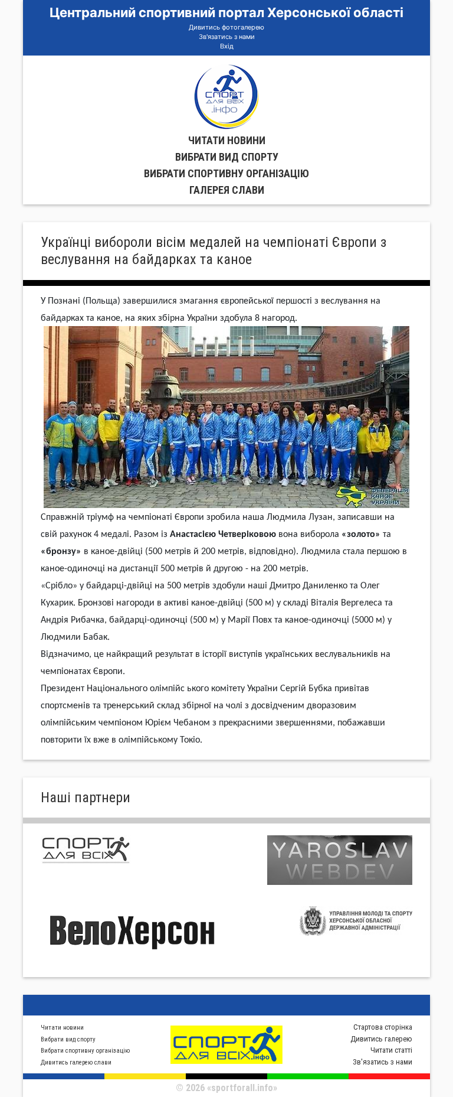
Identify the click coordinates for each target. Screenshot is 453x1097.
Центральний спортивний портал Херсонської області (226, 12)
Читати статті (391, 1050)
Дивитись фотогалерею (226, 27)
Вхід (227, 46)
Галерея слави (226, 190)
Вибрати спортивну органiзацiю (226, 173)
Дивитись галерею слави (76, 1062)
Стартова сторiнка (382, 1027)
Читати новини (226, 140)
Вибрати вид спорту (226, 157)
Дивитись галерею (381, 1038)
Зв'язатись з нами (227, 36)
